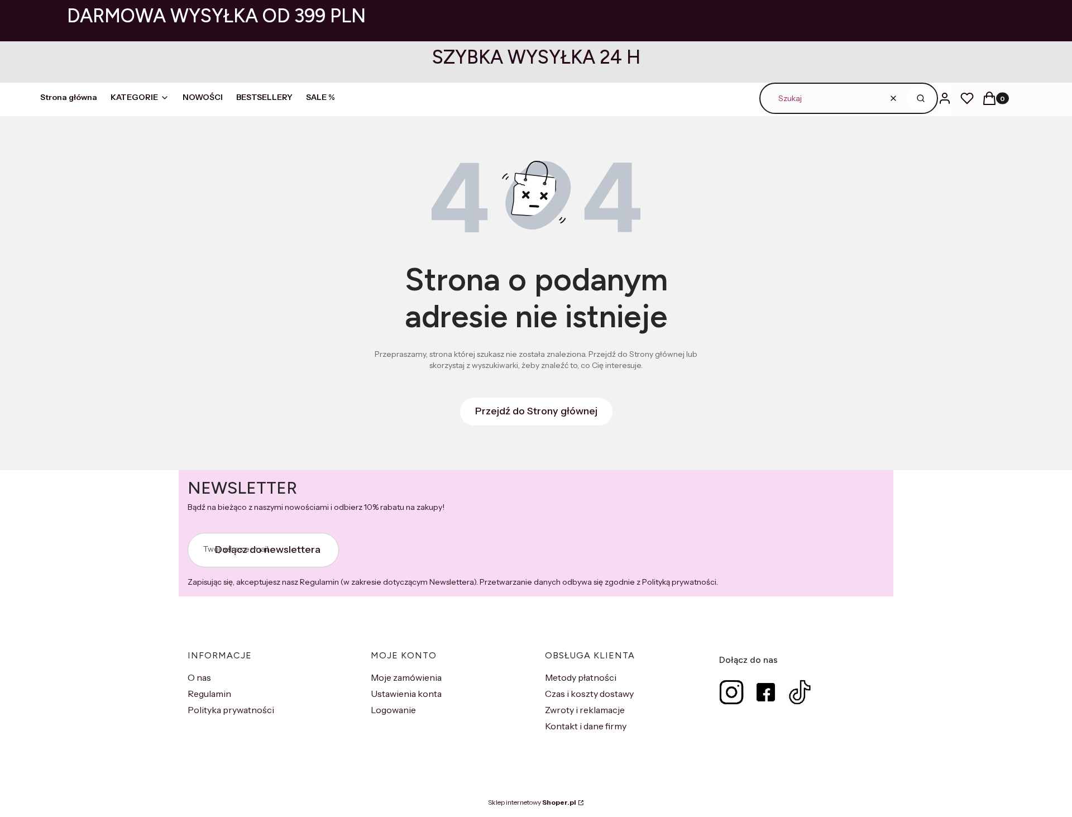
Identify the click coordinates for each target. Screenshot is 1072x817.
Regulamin (209, 693)
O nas (199, 677)
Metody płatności (580, 677)
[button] (920, 98)
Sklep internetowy (532, 802)
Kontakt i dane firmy (585, 726)
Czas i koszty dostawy (589, 693)
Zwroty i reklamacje (585, 709)
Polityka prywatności (231, 709)
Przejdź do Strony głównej (536, 411)
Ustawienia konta (406, 693)
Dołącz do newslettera (267, 549)
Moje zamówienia (406, 677)
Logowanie (393, 709)
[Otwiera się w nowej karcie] (731, 692)
